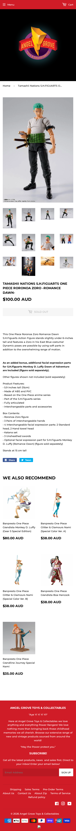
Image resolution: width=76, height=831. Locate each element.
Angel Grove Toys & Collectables (39, 813)
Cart (70, 4)
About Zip (40, 793)
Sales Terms (32, 789)
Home (6, 85)
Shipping (15, 789)
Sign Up (66, 772)
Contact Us (24, 793)
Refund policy (36, 797)
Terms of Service (60, 793)
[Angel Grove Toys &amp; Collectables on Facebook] (57, 804)
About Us (8, 793)
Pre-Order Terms (53, 789)
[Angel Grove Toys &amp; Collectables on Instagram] (63, 804)
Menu (10, 4)
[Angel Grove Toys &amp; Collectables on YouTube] (69, 804)
